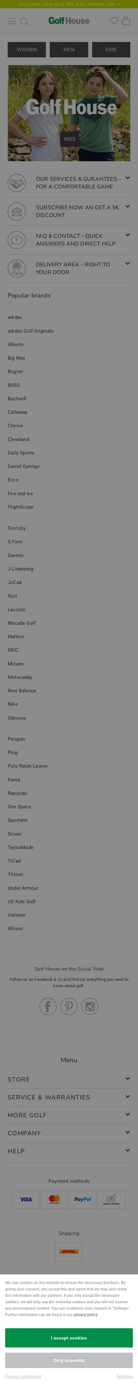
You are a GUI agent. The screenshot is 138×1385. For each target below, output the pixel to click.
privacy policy (85, 1315)
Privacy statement (23, 1376)
